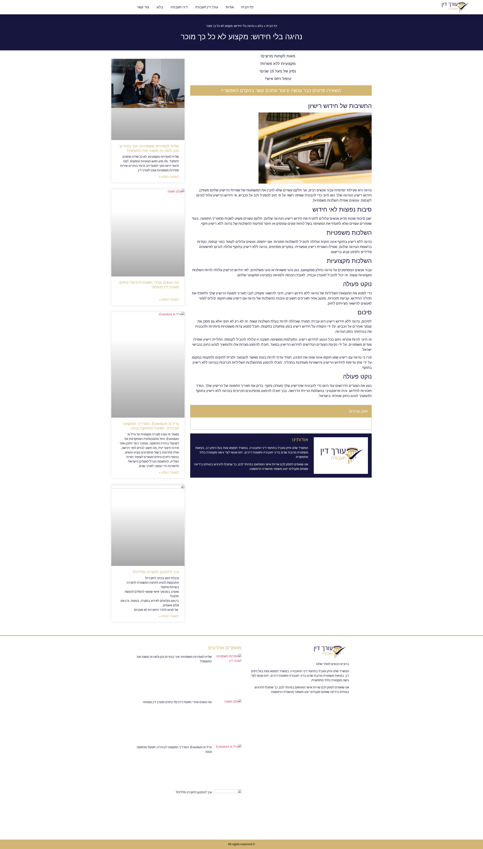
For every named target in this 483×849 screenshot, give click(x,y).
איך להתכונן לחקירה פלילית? (155, 572)
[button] (195, 411)
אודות (230, 7)
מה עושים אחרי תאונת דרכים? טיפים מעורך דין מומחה (177, 702)
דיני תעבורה (179, 7)
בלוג (160, 7)
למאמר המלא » (169, 176)
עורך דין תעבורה (206, 7)
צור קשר (143, 7)
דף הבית (247, 7)
